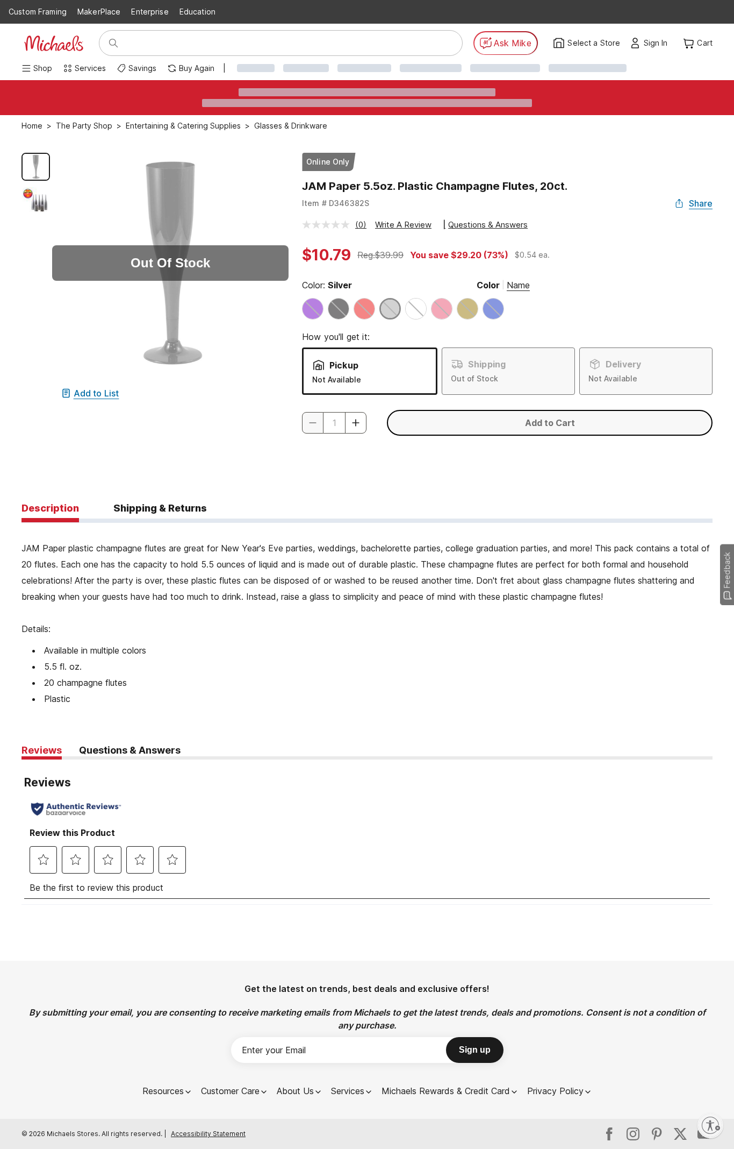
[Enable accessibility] (710, 1125)
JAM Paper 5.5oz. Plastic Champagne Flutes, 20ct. (434, 186)
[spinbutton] (334, 423)
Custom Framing (38, 11)
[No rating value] (328, 224)
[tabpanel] (367, 615)
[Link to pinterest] (656, 1134)
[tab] (50, 508)
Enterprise (149, 11)
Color (488, 285)
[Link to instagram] (633, 1134)
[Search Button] (113, 43)
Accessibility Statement (208, 1134)
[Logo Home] (53, 43)
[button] (658, 43)
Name (518, 285)
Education (197, 11)
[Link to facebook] (609, 1134)
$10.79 (326, 255)
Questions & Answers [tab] (130, 750)
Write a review (403, 224)
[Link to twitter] (680, 1134)
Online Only (328, 161)
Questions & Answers (488, 224)
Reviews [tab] (41, 750)
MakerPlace (98, 11)
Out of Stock (474, 378)
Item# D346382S (335, 203)
